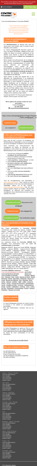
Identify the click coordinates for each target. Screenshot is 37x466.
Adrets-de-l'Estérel (28, 274)
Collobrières (15, 286)
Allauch (32, 275)
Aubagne (7, 277)
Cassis (3, 285)
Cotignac (22, 286)
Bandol (33, 277)
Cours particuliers (6, 378)
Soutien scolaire (6, 380)
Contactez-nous (10, 123)
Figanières (4, 290)
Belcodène (16, 278)
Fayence (32, 288)
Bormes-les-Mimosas (12, 280)
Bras (20, 280)
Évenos (26, 288)
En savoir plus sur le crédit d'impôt (18, 340)
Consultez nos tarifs (26, 128)
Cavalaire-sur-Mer (11, 285)
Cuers (28, 286)
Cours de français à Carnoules (10, 273)
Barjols (10, 278)
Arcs (2, 277)
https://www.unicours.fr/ (11, 182)
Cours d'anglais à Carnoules (9, 275)
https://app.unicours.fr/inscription (14, 187)
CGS (3, 465)
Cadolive (14, 282)
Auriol (17, 277)
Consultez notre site (13, 202)
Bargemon (4, 278)
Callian (24, 282)
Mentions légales (11, 465)
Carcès (8, 283)
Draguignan (10, 288)
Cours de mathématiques (8, 374)
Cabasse (8, 282)
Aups (12, 277)
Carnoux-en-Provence (18, 283)
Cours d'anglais (6, 376)
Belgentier (23, 278)
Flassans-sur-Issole (14, 290)
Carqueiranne (30, 283)
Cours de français (6, 377)
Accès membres (7, 7)
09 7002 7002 (31, 7)
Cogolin (8, 286)
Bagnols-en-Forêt (25, 277)
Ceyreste (20, 285)
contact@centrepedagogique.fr (19, 108)
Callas (20, 282)
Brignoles (25, 280)
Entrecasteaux (19, 288)
